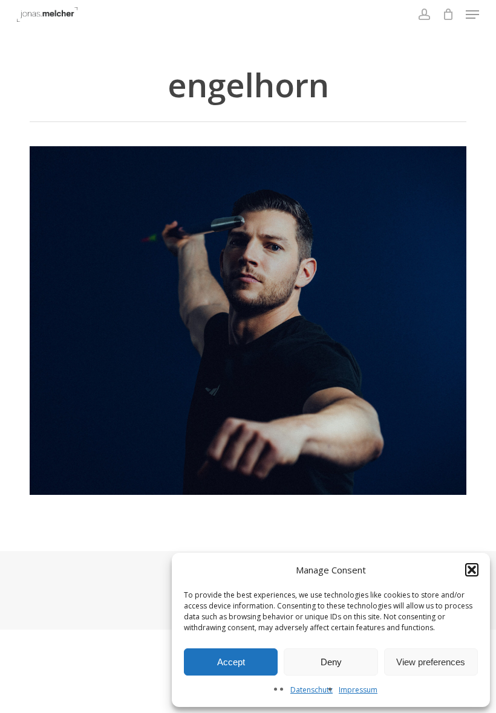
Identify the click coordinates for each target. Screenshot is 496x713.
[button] (472, 570)
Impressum (358, 690)
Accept (231, 662)
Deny (331, 662)
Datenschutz (311, 690)
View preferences (430, 662)
